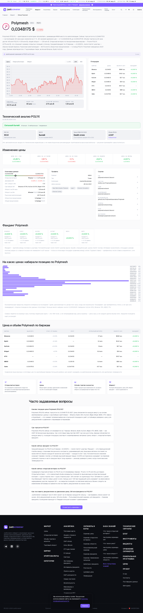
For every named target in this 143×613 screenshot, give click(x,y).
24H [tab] (75, 61)
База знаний (107, 9)
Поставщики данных (130, 582)
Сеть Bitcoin (68, 545)
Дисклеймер (93, 608)
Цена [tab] (8, 61)
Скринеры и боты (29, 9)
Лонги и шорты (69, 571)
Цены (46, 531)
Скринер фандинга (90, 554)
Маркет (37, 10)
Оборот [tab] (29, 61)
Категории (76, 10)
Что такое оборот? (110, 554)
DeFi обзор (68, 541)
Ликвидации (87, 576)
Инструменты (97, 10)
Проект (126, 569)
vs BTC (69, 61)
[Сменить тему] (133, 9)
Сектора (67, 557)
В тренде (67, 553)
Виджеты (127, 544)
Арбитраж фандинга (90, 564)
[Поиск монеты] (121, 9)
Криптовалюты (65, 10)
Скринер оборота (89, 544)
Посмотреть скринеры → (71, 507)
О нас (125, 574)
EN (126, 9)
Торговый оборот (50, 545)
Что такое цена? (109, 543)
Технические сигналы (86, 9)
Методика (126, 586)
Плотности (87, 568)
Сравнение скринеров (128, 550)
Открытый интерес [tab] (18, 61)
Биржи (55, 10)
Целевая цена (88, 572)
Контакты (126, 578)
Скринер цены (88, 534)
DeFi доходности (70, 575)
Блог (113, 10)
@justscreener (84, 5)
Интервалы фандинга (71, 567)
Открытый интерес (51, 535)
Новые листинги (69, 579)
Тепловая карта (69, 531)
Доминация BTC (69, 593)
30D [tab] (81, 61)
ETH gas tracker (69, 549)
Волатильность (69, 583)
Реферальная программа (129, 557)
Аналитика (46, 10)
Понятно (85, 606)
